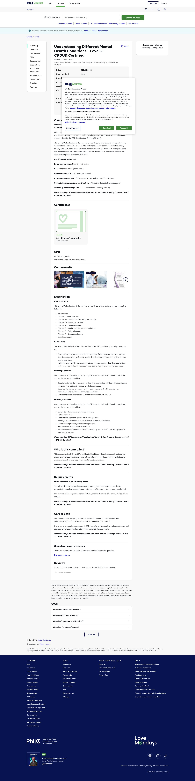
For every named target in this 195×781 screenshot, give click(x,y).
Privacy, (149, 765)
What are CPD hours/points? (65, 615)
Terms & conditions (160, 765)
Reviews (33, 87)
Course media (36, 61)
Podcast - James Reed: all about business (150, 693)
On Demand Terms (33, 719)
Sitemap (66, 697)
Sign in (164, 3)
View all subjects (33, 675)
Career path (35, 79)
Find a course (52, 17)
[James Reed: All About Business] (33, 759)
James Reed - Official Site (144, 689)
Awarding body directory (36, 704)
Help (28, 664)
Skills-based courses (34, 711)
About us (102, 664)
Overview (34, 49)
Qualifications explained (36, 708)
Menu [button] (29, 9)
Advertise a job (68, 693)
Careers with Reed (142, 686)
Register (153, 3)
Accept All (124, 128)
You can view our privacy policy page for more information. (93, 108)
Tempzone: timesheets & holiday (147, 664)
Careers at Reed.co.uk (107, 668)
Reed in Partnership (142, 679)
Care (37, 37)
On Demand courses (98, 23)
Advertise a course (34, 722)
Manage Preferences (129, 765)
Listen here (48, 764)
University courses (117, 23)
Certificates (35, 53)
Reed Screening (141, 682)
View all (91, 634)
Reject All (107, 128)
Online (29, 37)
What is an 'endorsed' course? (66, 627)
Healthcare (47, 640)
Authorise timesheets (143, 668)
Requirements (36, 75)
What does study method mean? (67, 609)
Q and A (33, 83)
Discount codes (32, 689)
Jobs (50, 3)
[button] (125, 279)
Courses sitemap (33, 726)
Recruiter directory (70, 671)
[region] (98, 106)
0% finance (31, 697)
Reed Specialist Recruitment (145, 671)
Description (35, 65)
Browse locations (69, 682)
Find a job (66, 668)
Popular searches (69, 679)
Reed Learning (140, 675)
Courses (60, 3)
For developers (104, 671)
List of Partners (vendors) (75, 122)
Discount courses (65, 23)
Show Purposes (72, 128)
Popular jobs (67, 675)
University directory (34, 700)
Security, (142, 765)
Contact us (31, 668)
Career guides (32, 715)
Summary (34, 46)
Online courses (81, 23)
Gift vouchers (32, 693)
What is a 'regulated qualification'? (68, 621)
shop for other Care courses (96, 31)
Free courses (133, 23)
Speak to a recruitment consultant (147, 697)
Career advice (74, 3)
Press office (103, 675)
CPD (32, 57)
